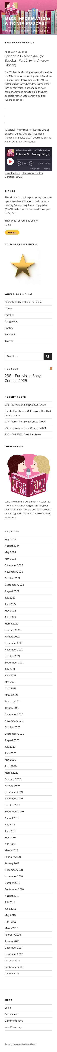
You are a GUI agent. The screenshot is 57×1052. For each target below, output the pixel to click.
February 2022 (13, 630)
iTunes (8, 308)
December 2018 (14, 870)
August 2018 (12, 895)
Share (47, 168)
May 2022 (10, 610)
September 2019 (14, 811)
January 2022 (12, 636)
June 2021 (10, 675)
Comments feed (14, 1020)
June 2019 (10, 831)
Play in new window (32, 173)
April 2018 (10, 921)
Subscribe (35, 168)
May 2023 (10, 558)
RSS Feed (11, 368)
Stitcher (9, 315)
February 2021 (13, 701)
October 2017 (12, 960)
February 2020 (13, 779)
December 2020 (14, 714)
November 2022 (14, 571)
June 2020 (10, 753)
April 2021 (10, 688)
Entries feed (12, 1014)
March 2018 (11, 928)
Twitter (9, 341)
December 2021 (14, 643)
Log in (8, 1007)
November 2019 (14, 798)
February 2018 (13, 934)
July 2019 (10, 824)
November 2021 (14, 649)
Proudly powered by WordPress (21, 1044)
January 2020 (12, 785)
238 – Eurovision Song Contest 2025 (25, 404)
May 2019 (10, 837)
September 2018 (14, 889)
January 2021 (12, 708)
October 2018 (12, 882)
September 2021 (14, 662)
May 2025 (10, 539)
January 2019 (12, 863)
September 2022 (14, 584)
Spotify (9, 328)
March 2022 (11, 623)
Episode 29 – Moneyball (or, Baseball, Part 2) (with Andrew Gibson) (26, 60)
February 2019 (13, 857)
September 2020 (14, 733)
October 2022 (12, 578)
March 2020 (11, 772)
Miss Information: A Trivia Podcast (27, 21)
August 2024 (12, 545)
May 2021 (10, 682)
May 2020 (10, 759)
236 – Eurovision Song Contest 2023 (25, 428)
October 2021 (12, 656)
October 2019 (12, 805)
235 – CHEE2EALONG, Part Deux (23, 434)
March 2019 (11, 850)
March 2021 (11, 695)
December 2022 (14, 565)
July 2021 (10, 669)
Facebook (10, 334)
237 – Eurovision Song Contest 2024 (25, 421)
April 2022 (10, 617)
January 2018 (12, 941)
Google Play (11, 321)
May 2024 (10, 552)
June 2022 (10, 604)
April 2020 (11, 766)
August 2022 (12, 591)
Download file (12, 173)
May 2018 (10, 915)
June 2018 (10, 908)
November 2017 (14, 954)
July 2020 (10, 746)
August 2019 (12, 818)
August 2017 (12, 973)
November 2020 (14, 721)
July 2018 (10, 902)
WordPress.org (13, 1027)
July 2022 (10, 597)
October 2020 (12, 727)
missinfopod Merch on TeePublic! (23, 302)
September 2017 (14, 967)
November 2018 (14, 876)
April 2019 (10, 844)
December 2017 (14, 947)
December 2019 (14, 792)
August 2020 (12, 740)
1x (25, 163)
